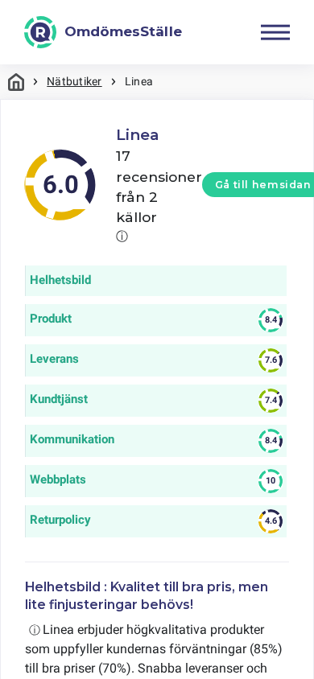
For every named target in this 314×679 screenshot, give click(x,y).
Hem (16, 81)
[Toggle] (275, 32)
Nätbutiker (74, 81)
